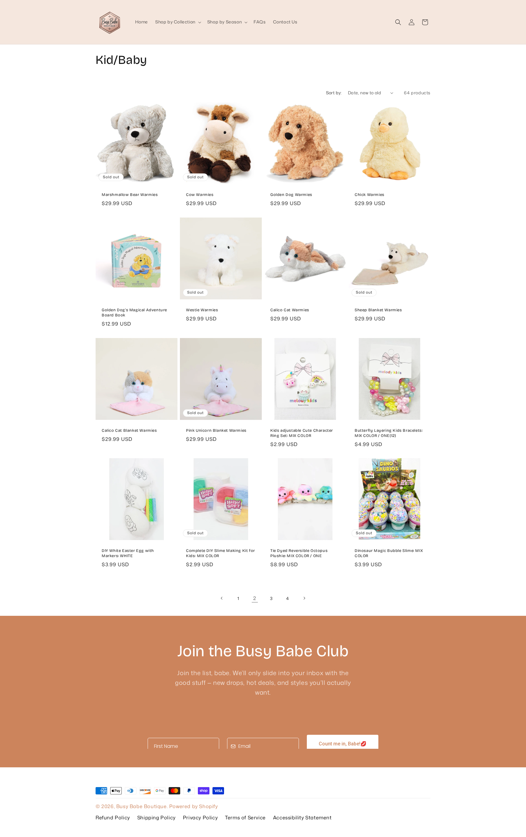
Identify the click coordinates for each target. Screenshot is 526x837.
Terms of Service (245, 817)
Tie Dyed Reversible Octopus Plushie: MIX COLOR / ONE (299, 553)
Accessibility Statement (302, 817)
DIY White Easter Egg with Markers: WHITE (128, 553)
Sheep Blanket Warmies (378, 310)
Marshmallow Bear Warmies (130, 194)
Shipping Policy (156, 817)
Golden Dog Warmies (291, 194)
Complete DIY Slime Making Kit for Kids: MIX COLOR (220, 553)
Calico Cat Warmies (289, 310)
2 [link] (254, 598)
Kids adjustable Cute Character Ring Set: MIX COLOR (301, 433)
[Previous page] (222, 598)
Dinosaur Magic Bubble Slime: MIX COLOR (389, 553)
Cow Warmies (200, 194)
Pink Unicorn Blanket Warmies (216, 430)
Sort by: (334, 93)
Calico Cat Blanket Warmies (129, 430)
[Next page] (304, 598)
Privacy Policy (200, 817)
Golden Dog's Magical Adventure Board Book (134, 313)
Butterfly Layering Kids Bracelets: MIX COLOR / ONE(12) (389, 433)
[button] (178, 22)
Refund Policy (113, 817)
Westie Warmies (202, 310)
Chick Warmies (369, 194)
